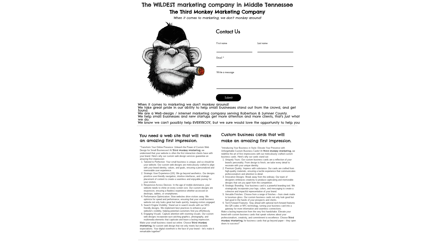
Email (219, 58)
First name (221, 43)
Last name (262, 43)
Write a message (225, 72)
